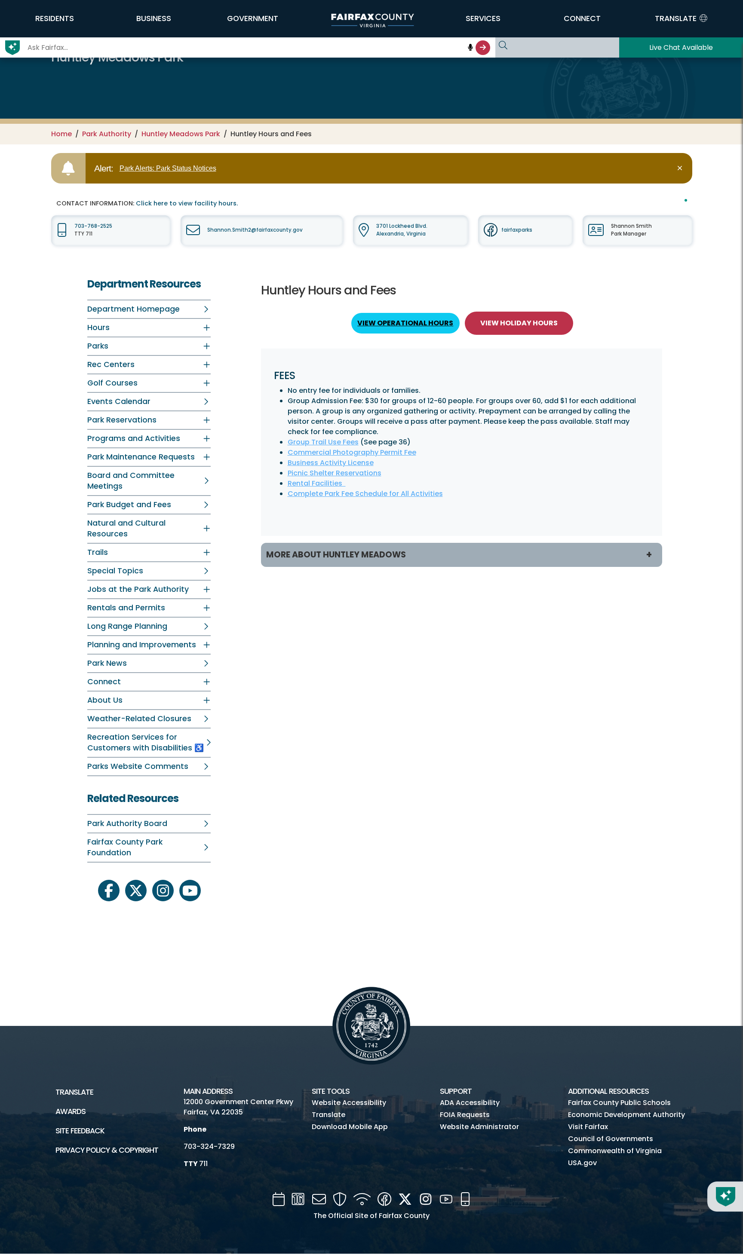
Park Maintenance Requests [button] (141, 457)
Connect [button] (104, 681)
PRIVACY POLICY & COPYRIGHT (106, 1150)
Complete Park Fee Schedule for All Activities (365, 494)
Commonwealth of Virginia (615, 1151)
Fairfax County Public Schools (619, 1103)
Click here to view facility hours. (187, 203)
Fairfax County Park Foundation (125, 847)
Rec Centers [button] (111, 364)
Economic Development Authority (626, 1115)
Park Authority (106, 134)
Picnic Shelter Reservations (334, 473)
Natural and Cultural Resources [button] (126, 528)
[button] (54, 18)
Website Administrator (479, 1127)
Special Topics (115, 571)
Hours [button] (98, 327)
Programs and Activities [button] (133, 438)
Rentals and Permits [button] (126, 608)
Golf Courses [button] (112, 383)
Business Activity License (331, 463)
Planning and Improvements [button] (141, 645)
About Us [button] (105, 700)
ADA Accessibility (470, 1103)
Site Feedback (79, 1131)
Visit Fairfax (588, 1127)
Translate (74, 1092)
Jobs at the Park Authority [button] (138, 589)
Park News (107, 663)
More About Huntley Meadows (336, 554)
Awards (70, 1111)
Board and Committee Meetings (131, 480)
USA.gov (582, 1163)
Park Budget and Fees (129, 504)
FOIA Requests (465, 1115)
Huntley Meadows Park (180, 134)
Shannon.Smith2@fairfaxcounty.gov (255, 230)
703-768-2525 (93, 226)
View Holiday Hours (519, 323)
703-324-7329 (209, 1146)
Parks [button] (97, 346)
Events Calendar (118, 401)
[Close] (681, 168)
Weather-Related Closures (139, 718)
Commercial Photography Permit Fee (352, 452)
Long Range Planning (127, 626)
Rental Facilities (317, 483)
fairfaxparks (516, 230)
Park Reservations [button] (122, 420)
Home (61, 134)
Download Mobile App (350, 1127)
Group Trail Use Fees (323, 442)
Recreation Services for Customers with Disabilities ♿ (145, 742)
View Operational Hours (405, 323)
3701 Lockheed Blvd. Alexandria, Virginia (401, 230)
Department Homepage (133, 309)
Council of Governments (610, 1139)
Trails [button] (97, 552)
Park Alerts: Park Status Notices (168, 168)
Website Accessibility (349, 1103)
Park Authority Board (127, 823)
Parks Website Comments (137, 766)
